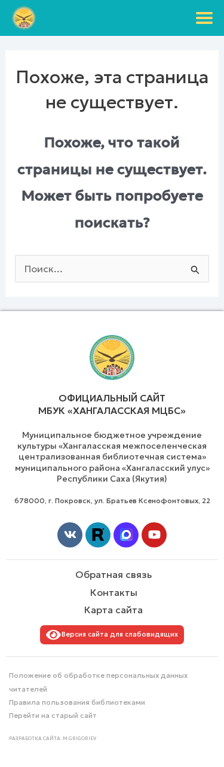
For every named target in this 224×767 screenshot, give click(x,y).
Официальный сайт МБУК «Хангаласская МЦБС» (112, 404)
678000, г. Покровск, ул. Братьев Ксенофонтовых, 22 (112, 500)
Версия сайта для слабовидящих (118, 634)
